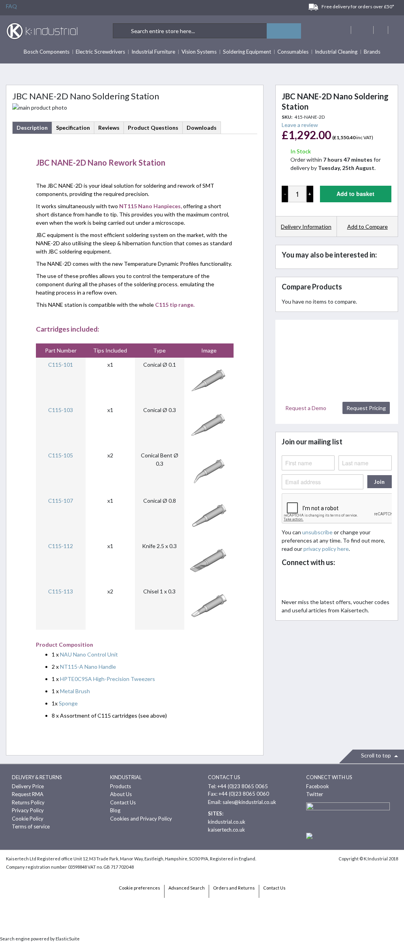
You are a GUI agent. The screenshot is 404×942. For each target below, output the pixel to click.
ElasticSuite (68, 938)
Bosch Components (46, 51)
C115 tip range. (175, 304)
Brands (372, 51)
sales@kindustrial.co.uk (249, 802)
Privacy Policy (28, 810)
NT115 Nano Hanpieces (150, 206)
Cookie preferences (139, 887)
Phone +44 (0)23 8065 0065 (380, 30)
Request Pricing (366, 408)
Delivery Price (28, 786)
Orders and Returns (234, 887)
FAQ (11, 6)
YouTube (342, 582)
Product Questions (153, 127)
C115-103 (60, 410)
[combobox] (207, 31)
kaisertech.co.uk (226, 829)
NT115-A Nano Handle (88, 666)
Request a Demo (305, 408)
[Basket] (395, 30)
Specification (73, 127)
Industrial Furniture (153, 51)
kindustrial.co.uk (226, 822)
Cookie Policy (27, 818)
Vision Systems (199, 51)
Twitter (307, 582)
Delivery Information (306, 226)
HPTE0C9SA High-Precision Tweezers (107, 678)
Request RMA (27, 794)
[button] (367, 226)
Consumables (293, 51)
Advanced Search (186, 887)
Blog (115, 810)
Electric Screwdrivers (100, 51)
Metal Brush (75, 691)
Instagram (359, 582)
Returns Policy (28, 802)
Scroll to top (376, 755)
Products (120, 786)
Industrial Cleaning (336, 51)
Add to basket (355, 194)
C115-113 (60, 591)
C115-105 (60, 455)
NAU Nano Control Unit (89, 654)
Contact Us (123, 802)
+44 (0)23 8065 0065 (242, 786)
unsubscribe (317, 532)
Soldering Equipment (247, 51)
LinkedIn (324, 582)
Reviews (109, 127)
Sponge (68, 703)
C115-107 (60, 500)
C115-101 (60, 364)
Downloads (202, 127)
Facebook (289, 582)
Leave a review (300, 124)
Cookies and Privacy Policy (141, 818)
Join (379, 481)
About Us (121, 794)
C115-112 (60, 546)
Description (32, 127)
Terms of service (31, 826)
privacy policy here (326, 548)
